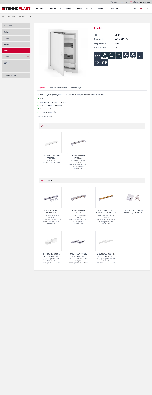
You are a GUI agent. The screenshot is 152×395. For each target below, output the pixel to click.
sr (141, 9)
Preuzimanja (55, 8)
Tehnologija (102, 8)
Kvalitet (79, 8)
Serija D (6, 44)
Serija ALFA (8, 26)
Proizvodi (40, 8)
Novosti (68, 8)
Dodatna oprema (10, 75)
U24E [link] (30, 16)
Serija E (21, 16)
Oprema (42, 88)
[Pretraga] (135, 9)
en (147, 9)
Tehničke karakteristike (58, 88)
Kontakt (114, 8)
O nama (89, 8)
